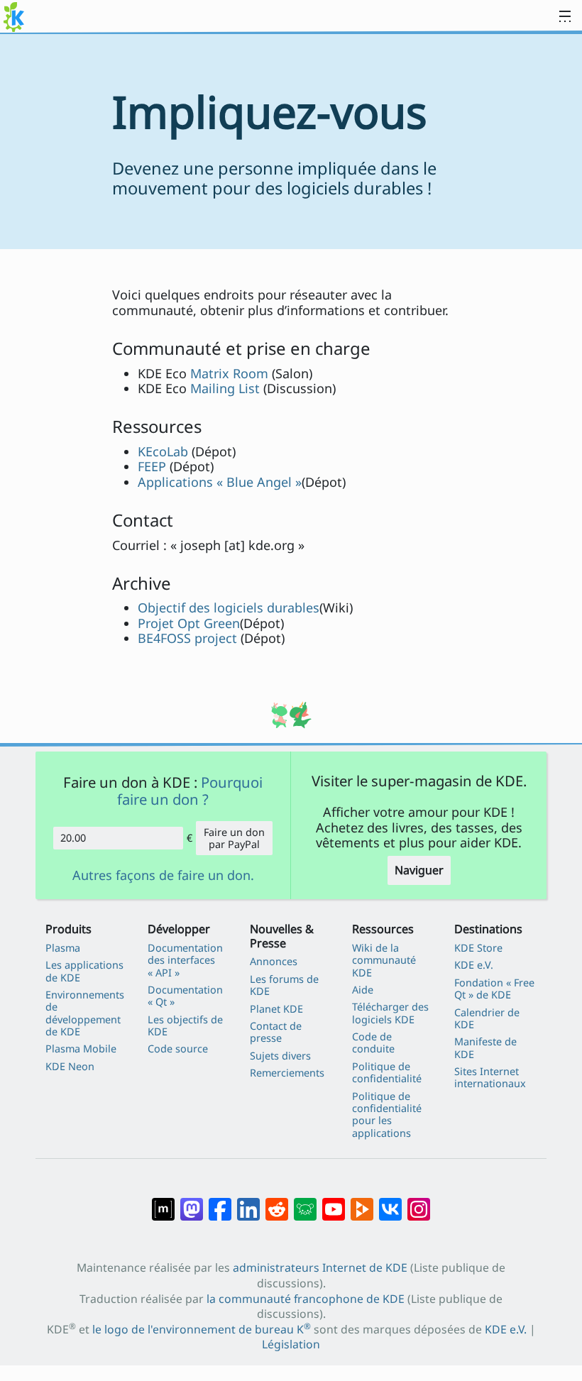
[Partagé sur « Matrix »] (163, 1202)
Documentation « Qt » (185, 996)
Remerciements (287, 1073)
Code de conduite (373, 1042)
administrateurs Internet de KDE (320, 1267)
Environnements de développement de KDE (84, 1013)
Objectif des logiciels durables (228, 607)
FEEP (152, 466)
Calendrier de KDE (487, 1018)
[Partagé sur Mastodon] (191, 1202)
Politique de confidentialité (387, 1072)
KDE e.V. (473, 965)
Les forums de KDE (284, 985)
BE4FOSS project (187, 638)
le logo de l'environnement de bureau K (201, 1329)
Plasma (62, 948)
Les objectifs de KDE (185, 1025)
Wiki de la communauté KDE (384, 960)
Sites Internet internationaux (490, 1077)
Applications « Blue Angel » (220, 481)
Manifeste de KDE (485, 1047)
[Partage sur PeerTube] (362, 1202)
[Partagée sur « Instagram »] (418, 1202)
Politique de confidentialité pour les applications (387, 1114)
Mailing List (225, 388)
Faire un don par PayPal (234, 838)
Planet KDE (276, 1009)
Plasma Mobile (80, 1048)
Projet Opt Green (189, 623)
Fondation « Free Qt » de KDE (494, 988)
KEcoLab (163, 451)
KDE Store (478, 948)
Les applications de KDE (84, 971)
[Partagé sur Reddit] (276, 1202)
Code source (178, 1048)
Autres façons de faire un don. (163, 876)
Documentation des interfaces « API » (185, 960)
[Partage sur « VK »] (390, 1202)
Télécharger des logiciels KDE (390, 1013)
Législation (291, 1344)
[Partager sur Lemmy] (305, 1202)
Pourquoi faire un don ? (190, 790)
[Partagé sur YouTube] (333, 1202)
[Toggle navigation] (565, 17)
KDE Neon (69, 1066)
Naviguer (419, 870)
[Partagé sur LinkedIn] (248, 1202)
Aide (362, 990)
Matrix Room (229, 373)
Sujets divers (280, 1056)
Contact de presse (276, 1032)
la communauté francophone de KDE (306, 1298)
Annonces (273, 961)
